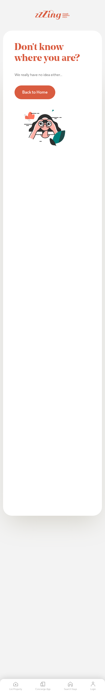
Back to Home (35, 92)
